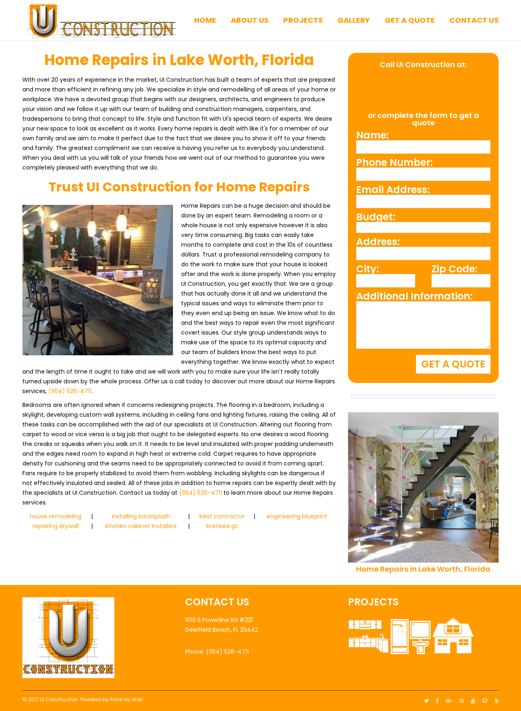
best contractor (222, 516)
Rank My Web (126, 699)
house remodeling (55, 516)
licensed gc (222, 526)
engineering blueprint (297, 516)
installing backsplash (141, 516)
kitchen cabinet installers (141, 526)
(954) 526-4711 (69, 391)
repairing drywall (56, 526)
